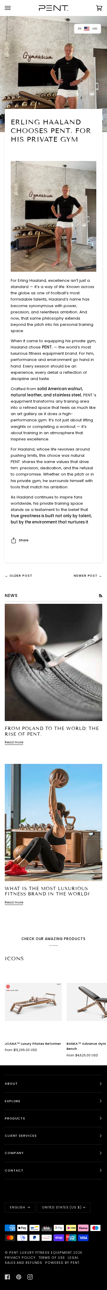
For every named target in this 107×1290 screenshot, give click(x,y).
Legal (73, 1257)
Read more (14, 742)
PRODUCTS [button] (15, 1118)
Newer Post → (88, 575)
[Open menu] (14, 8)
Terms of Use (52, 1257)
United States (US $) (62, 1207)
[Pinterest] (18, 1277)
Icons (14, 959)
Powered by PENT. (62, 1263)
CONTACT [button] (14, 1170)
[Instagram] (30, 1277)
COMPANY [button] (14, 1153)
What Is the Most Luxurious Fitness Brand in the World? (47, 891)
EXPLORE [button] (13, 1101)
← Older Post (18, 575)
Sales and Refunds (23, 1263)
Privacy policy (20, 1257)
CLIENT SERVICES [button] (21, 1135)
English (18, 1207)
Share (24, 540)
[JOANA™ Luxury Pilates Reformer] (33, 1002)
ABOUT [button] (11, 1083)
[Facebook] (7, 1277)
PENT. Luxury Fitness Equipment (41, 1252)
